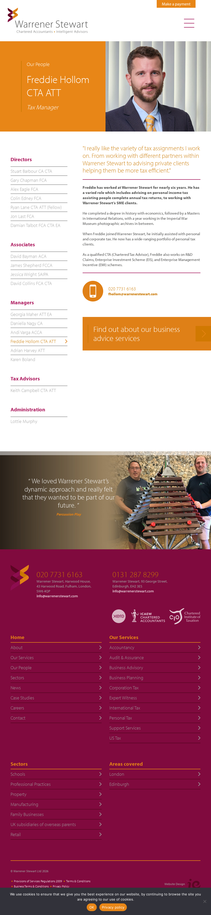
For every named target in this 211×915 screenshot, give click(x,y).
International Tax (124, 708)
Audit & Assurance (126, 657)
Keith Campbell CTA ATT (33, 390)
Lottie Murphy (24, 421)
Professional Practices (31, 784)
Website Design (174, 884)
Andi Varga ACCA (26, 332)
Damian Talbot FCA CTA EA (35, 225)
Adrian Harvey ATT (28, 350)
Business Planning (126, 678)
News (16, 688)
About (17, 647)
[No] (204, 901)
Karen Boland (23, 359)
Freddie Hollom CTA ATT (33, 341)
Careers (17, 708)
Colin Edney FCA (26, 198)
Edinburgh (119, 784)
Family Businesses (27, 814)
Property (19, 794)
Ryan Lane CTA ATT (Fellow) (36, 207)
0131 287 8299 (135, 574)
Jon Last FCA (22, 216)
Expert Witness (123, 698)
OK (91, 907)
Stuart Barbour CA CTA (31, 171)
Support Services (125, 728)
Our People (21, 668)
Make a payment (176, 3)
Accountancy (121, 647)
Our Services (22, 657)
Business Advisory (126, 668)
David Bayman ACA (29, 256)
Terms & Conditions (78, 881)
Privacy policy (113, 907)
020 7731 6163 (122, 289)
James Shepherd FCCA (31, 265)
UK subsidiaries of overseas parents (43, 824)
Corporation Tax (124, 688)
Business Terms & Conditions (31, 886)
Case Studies (22, 698)
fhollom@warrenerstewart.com (132, 294)
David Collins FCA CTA (31, 283)
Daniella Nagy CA (27, 323)
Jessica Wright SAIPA (29, 274)
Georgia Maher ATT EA (31, 314)
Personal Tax (120, 718)
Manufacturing (24, 804)
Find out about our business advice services (136, 334)
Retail (16, 834)
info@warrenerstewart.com (57, 596)
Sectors (17, 678)
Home (17, 637)
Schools (18, 774)
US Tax (115, 738)
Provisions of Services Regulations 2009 (38, 881)
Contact (18, 718)
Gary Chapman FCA (29, 180)
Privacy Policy (61, 886)
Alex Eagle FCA (24, 189)
